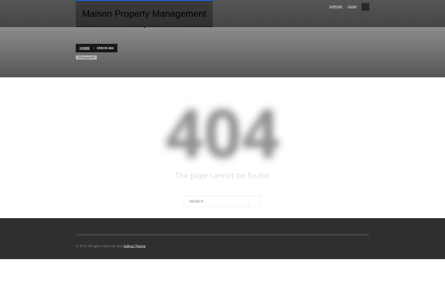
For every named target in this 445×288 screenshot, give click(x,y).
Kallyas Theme (135, 246)
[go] (255, 201)
